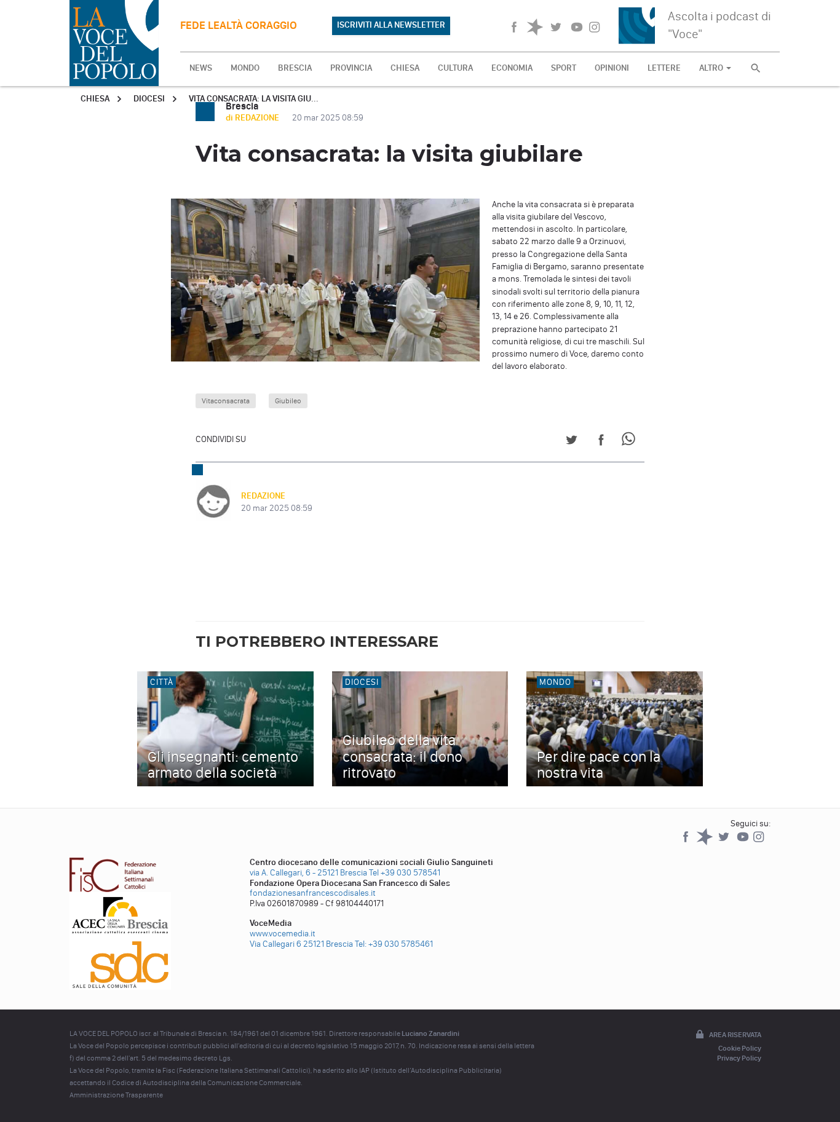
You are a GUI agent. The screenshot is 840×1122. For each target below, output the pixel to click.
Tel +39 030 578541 (404, 872)
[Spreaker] (705, 842)
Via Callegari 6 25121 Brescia (301, 944)
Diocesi (149, 98)
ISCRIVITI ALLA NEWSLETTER (391, 25)
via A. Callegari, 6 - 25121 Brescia (308, 872)
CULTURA (455, 68)
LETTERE (664, 68)
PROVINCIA (351, 68)
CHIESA (404, 68)
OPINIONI (612, 68)
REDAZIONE (263, 496)
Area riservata (735, 1034)
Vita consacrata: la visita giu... (254, 98)
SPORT (563, 68)
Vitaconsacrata (226, 401)
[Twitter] (724, 842)
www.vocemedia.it (282, 933)
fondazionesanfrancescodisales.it (313, 893)
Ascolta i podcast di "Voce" (719, 25)
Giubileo (288, 401)
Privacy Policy (739, 1058)
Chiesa (95, 98)
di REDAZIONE (253, 118)
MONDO (245, 68)
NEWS (200, 68)
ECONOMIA (512, 68)
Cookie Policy (739, 1048)
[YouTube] (743, 842)
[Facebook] (686, 842)
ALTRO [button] (712, 68)
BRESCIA (295, 68)
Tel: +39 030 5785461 (394, 944)
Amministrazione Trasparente (116, 1095)
